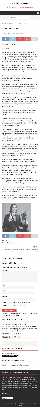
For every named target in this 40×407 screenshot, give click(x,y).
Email (4, 291)
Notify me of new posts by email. (14, 305)
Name (4, 285)
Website (4, 296)
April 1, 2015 (6, 33)
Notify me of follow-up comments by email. (18, 302)
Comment (5, 270)
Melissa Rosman (18, 33)
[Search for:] (20, 17)
